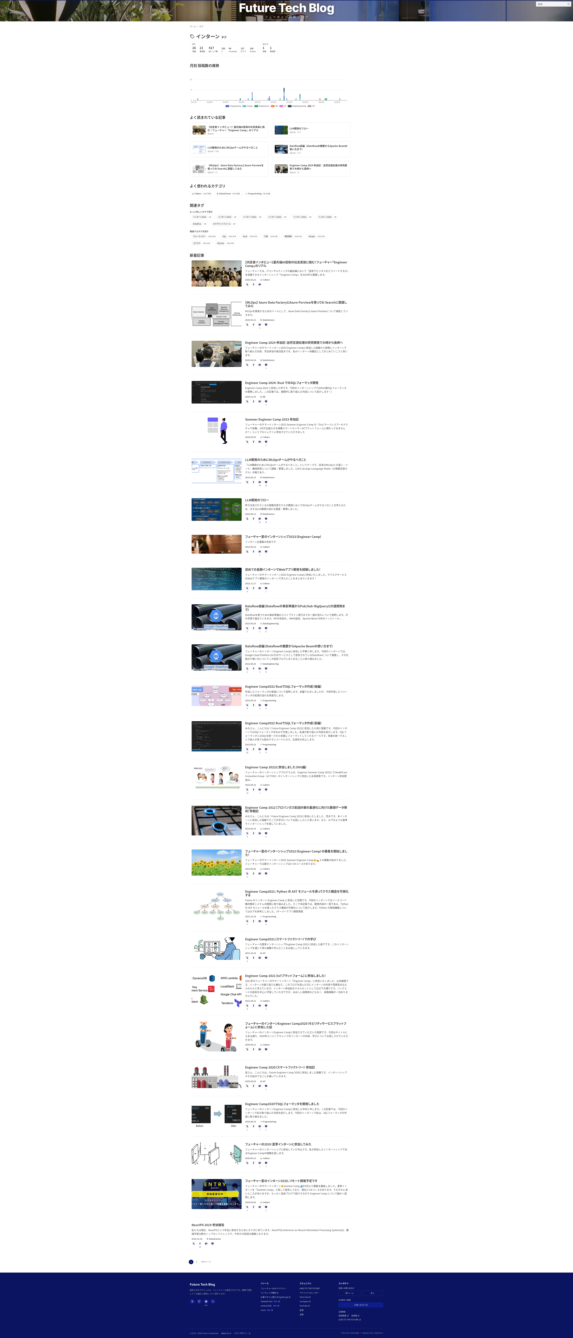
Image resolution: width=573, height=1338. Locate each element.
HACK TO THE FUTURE (310, 1288)
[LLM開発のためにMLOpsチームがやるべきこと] (199, 149)
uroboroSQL (270, 1305)
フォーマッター (199, 236)
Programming (255, 193)
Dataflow (197, 223)
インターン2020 (324, 217)
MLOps (312, 236)
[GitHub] (199, 1301)
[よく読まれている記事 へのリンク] (227, 117)
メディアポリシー (242, 1333)
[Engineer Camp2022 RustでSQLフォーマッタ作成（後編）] (216, 696)
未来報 (355, 1315)
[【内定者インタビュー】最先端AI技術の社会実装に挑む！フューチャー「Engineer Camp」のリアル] (199, 130)
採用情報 (344, 1315)
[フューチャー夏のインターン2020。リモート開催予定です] (216, 1194)
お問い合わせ (363, 1305)
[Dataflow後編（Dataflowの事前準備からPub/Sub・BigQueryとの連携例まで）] (216, 617)
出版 (302, 1314)
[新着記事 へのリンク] (206, 255)
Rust (245, 236)
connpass (305, 1301)
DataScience (225, 193)
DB (264, 396)
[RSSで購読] (212, 1301)
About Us (226, 1333)
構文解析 (288, 236)
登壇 (302, 1310)
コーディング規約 (269, 1292)
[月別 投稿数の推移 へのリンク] (221, 65)
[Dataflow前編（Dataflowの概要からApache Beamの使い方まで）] (281, 149)
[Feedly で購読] (206, 1301)
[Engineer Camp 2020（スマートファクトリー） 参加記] (216, 1076)
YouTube (305, 1305)
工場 (266, 236)
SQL (224, 236)
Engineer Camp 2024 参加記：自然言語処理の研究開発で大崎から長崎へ (318, 167)
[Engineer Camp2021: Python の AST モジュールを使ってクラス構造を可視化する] (216, 906)
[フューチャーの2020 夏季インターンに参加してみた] (216, 1153)
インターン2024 (224, 217)
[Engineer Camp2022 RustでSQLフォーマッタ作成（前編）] (216, 736)
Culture (197, 193)
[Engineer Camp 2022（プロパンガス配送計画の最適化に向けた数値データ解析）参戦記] (216, 821)
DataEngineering (271, 623)
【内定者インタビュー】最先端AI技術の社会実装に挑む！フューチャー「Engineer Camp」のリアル (236, 128)
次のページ (206, 1261)
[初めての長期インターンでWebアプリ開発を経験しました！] (216, 579)
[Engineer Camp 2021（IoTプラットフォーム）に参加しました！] (216, 991)
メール (350, 1293)
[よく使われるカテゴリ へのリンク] (227, 185)
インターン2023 (249, 217)
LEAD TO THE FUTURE (350, 1319)
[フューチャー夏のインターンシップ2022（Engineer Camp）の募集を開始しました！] (216, 862)
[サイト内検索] (568, 4)
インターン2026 (199, 217)
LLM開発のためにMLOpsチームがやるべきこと (233, 147)
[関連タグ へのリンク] (206, 205)
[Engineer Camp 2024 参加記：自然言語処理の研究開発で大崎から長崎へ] (281, 168)
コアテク (196, 243)
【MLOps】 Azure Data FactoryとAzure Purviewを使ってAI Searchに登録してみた (236, 167)
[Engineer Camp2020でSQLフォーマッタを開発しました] (216, 1115)
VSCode (220, 243)
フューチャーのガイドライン (273, 1288)
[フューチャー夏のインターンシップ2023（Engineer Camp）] (216, 544)
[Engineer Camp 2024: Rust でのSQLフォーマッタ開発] (216, 392)
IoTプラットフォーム (221, 223)
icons (267, 1310)
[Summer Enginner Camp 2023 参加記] (216, 431)
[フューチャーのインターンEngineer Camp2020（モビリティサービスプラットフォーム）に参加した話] (216, 1037)
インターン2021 (299, 217)
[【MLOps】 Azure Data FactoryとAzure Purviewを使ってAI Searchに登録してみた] (199, 168)
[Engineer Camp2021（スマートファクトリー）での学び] (216, 948)
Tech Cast (305, 1297)
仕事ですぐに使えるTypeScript (276, 1297)
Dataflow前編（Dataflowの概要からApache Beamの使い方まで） (319, 147)
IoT (264, 953)
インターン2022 (274, 217)
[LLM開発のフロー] (281, 130)
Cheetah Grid (270, 1301)
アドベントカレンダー (309, 1292)
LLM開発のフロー (299, 128)
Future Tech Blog (286, 7)
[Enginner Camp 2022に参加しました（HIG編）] (216, 778)
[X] (192, 1301)
